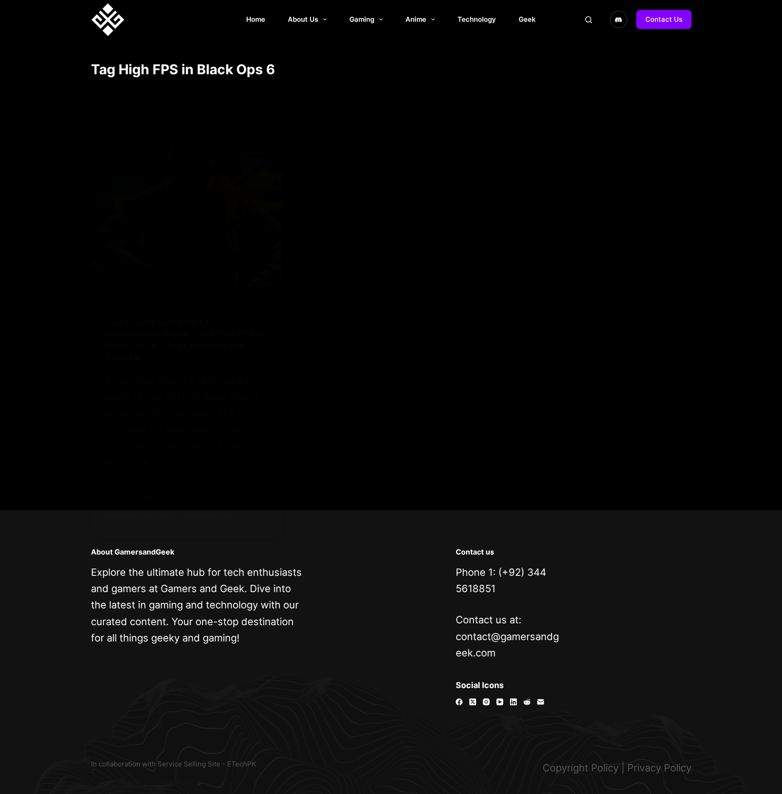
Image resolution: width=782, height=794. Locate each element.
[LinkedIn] (513, 701)
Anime (415, 19)
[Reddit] (527, 701)
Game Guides (124, 304)
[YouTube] (499, 701)
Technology (477, 19)
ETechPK (241, 764)
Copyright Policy (581, 768)
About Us (303, 19)
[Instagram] (486, 701)
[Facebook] (459, 701)
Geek (527, 19)
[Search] (588, 19)
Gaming (361, 19)
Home (255, 19)
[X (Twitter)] (472, 701)
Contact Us (663, 19)
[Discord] (618, 19)
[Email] (540, 701)
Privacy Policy (659, 768)
